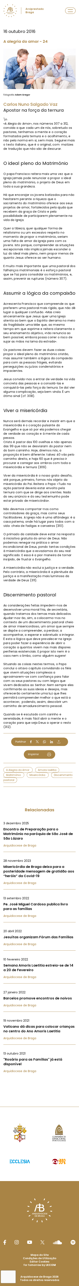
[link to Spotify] (73, 1242)
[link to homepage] (10, 10)
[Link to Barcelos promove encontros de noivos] (39, 998)
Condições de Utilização (39, 1258)
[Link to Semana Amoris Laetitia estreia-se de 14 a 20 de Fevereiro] (39, 968)
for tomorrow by (39, 1265)
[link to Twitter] (42, 1242)
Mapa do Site (40, 1255)
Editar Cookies (39, 1261)
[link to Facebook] (4, 1242)
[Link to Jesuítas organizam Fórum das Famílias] (39, 937)
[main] (39, 545)
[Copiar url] (58, 741)
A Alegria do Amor (18, 770)
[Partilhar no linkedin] (51, 741)
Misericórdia (37, 775)
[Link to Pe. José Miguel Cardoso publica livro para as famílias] (39, 907)
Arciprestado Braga (34, 10)
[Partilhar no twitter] (37, 741)
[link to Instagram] (17, 1242)
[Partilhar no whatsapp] (44, 741)
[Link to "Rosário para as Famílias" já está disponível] (39, 1062)
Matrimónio (13, 775)
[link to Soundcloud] (57, 1242)
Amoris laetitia (47, 770)
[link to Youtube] (29, 1242)
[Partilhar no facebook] (31, 741)
